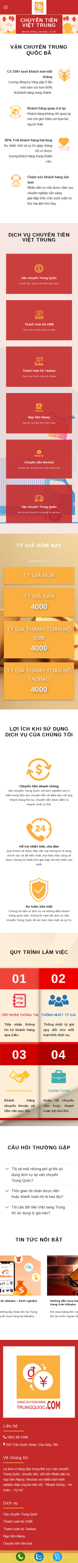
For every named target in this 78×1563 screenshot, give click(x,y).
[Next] (74, 1290)
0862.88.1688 (17, 1437)
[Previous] (4, 1290)
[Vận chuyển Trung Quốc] (39, 7)
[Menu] (5, 7)
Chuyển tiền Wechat (39, 462)
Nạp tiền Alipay (39, 417)
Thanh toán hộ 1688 (39, 324)
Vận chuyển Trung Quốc (39, 278)
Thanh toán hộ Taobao (39, 370)
